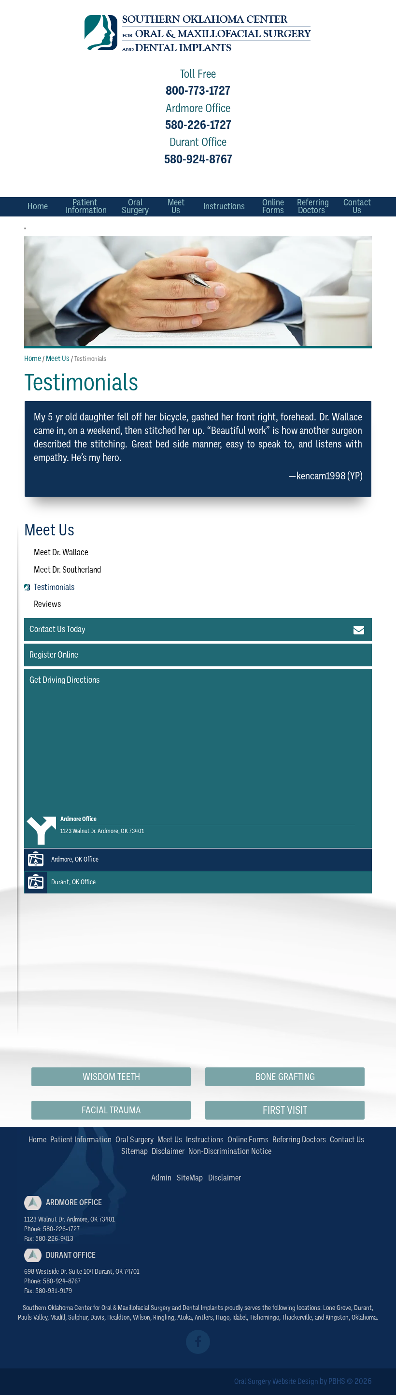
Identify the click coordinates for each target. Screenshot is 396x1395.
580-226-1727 (198, 125)
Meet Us (58, 358)
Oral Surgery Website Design (276, 1381)
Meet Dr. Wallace (61, 552)
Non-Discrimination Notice (229, 1151)
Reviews (47, 604)
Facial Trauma (111, 1110)
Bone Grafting (285, 1076)
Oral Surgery (134, 1139)
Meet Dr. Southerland (67, 570)
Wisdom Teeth (111, 1076)
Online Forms (248, 1139)
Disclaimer (168, 1151)
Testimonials (54, 587)
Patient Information (81, 1139)
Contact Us (347, 1139)
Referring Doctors (299, 1139)
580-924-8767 (198, 159)
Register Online (53, 655)
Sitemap (134, 1151)
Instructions (224, 206)
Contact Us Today (57, 629)
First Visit (285, 1110)
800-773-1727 (198, 91)
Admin (161, 1177)
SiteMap (190, 1177)
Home (38, 206)
